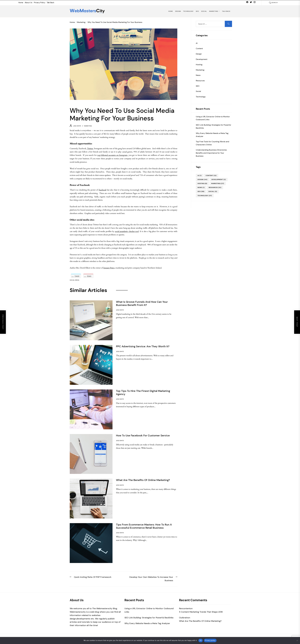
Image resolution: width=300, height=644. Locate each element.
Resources (200, 80)
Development (201, 59)
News (198, 75)
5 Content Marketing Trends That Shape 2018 (201, 611)
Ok (201, 640)
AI (197, 43)
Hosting (199, 64)
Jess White (77, 126)
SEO (197, 11)
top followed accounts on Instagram (112, 155)
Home (20, 3)
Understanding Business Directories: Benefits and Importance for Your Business (211, 153)
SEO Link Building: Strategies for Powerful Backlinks (213, 126)
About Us (28, 3)
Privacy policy (210, 640)
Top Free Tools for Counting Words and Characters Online (212, 143)
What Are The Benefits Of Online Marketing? (200, 621)
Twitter (90, 148)
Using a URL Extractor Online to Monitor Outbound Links (213, 118)
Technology (188, 11)
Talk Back (50, 3)
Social (204, 11)
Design (178, 11)
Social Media (74, 280)
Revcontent (184, 608)
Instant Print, (108, 267)
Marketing (213, 11)
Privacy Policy (39, 3)
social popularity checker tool (127, 231)
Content (199, 48)
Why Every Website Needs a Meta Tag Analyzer (212, 135)
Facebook (102, 189)
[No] (297, 640)
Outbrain (183, 617)
